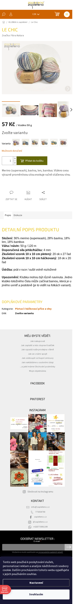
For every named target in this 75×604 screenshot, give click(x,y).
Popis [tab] (8, 215)
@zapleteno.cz (40, 521)
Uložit (8, 185)
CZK (34, 14)
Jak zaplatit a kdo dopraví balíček (37, 345)
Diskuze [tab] (18, 215)
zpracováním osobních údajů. (50, 552)
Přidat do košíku (34, 160)
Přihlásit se (69, 547)
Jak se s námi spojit (37, 354)
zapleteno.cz (40, 516)
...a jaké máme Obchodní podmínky (37, 366)
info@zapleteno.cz (40, 507)
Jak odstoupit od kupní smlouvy (38, 358)
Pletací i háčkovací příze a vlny (33, 309)
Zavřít (19, 185)
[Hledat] (3, 14)
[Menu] (66, 14)
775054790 (40, 511)
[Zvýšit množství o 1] (15, 159)
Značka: (13, 35)
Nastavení (36, 583)
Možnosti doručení (12, 151)
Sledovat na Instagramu (40, 492)
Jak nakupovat (37, 341)
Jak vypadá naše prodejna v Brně (37, 349)
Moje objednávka (37, 371)
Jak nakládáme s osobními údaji (37, 362)
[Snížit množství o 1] (15, 163)
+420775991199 (40, 526)
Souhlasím (36, 594)
